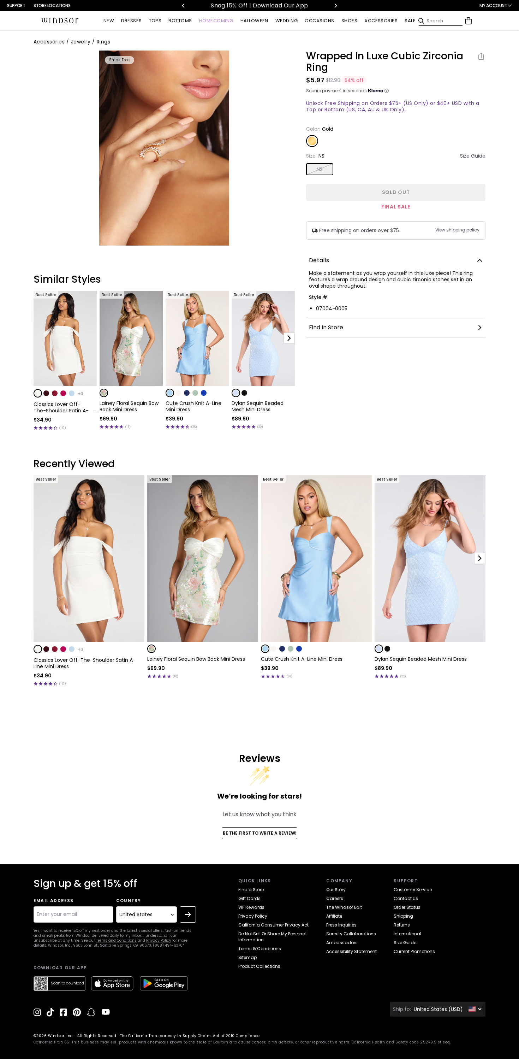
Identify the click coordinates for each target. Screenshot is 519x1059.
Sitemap (247, 957)
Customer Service (413, 890)
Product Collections (259, 966)
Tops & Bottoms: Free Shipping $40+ (264, 5)
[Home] (60, 20)
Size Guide (472, 156)
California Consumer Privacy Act (273, 925)
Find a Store (251, 890)
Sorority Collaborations (351, 934)
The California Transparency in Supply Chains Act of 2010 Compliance (190, 1036)
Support (16, 5)
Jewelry (80, 42)
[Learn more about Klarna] (386, 90)
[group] (164, 148)
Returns (402, 925)
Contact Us (406, 898)
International (407, 934)
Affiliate (334, 916)
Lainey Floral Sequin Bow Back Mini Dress (129, 406)
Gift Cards (249, 898)
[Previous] (183, 5)
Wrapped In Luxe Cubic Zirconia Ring (384, 62)
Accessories (49, 42)
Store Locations (52, 5)
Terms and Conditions (116, 940)
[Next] (335, 5)
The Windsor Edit (344, 907)
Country (128, 901)
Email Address (54, 901)
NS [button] (320, 169)
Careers (334, 898)
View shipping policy (457, 230)
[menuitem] (109, 21)
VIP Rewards (251, 907)
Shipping (403, 916)
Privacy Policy (158, 940)
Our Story (336, 890)
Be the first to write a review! (260, 833)
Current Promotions (414, 951)
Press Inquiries (341, 925)
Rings (103, 42)
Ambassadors (342, 943)
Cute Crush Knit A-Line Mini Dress (193, 406)
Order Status (407, 907)
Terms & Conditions (259, 949)
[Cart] (468, 20)
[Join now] (188, 914)
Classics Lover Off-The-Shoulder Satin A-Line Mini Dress (61, 407)
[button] (38, 393)
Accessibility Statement (351, 951)
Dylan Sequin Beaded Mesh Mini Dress (258, 406)
